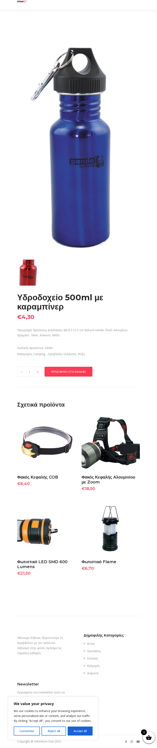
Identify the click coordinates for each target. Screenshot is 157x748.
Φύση (91, 644)
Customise (27, 731)
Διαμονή (92, 673)
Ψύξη (81, 354)
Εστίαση (92, 658)
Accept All (80, 731)
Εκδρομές (93, 666)
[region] (53, 718)
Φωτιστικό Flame (99, 561)
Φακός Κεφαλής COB (37, 477)
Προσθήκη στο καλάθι (68, 371)
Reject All (54, 731)
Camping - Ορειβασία (48, 354)
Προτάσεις (94, 651)
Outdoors (69, 354)
